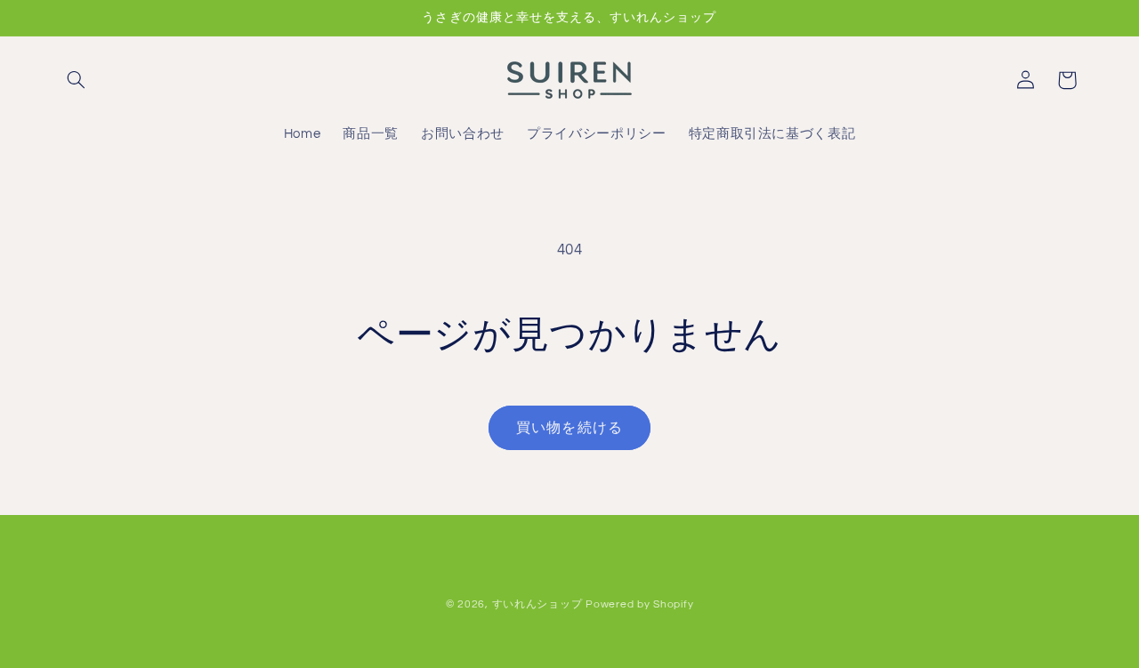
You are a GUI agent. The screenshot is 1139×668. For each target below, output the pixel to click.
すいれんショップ (537, 604)
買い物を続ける (569, 428)
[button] (76, 80)
